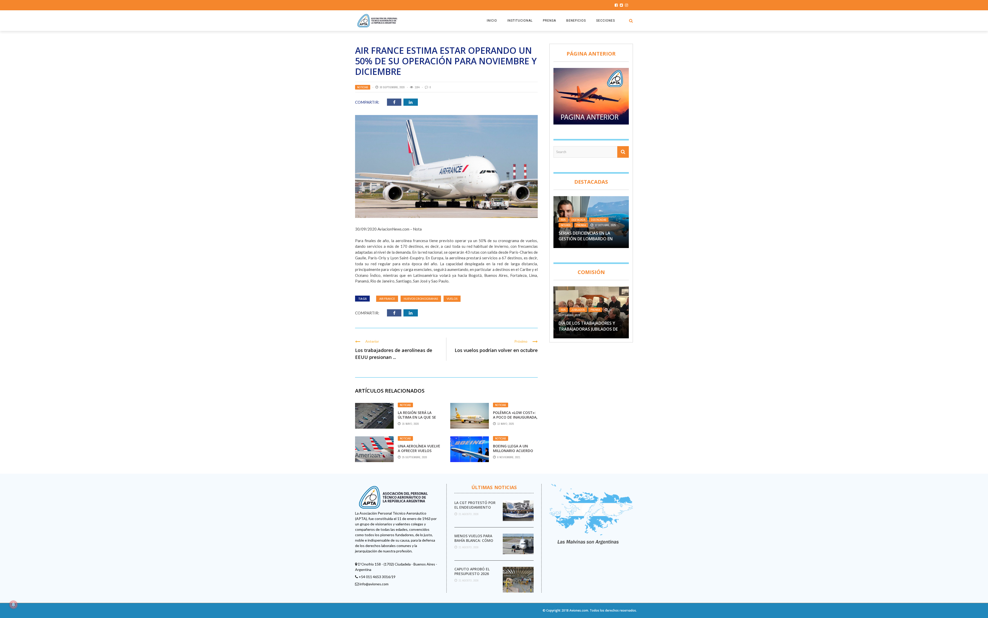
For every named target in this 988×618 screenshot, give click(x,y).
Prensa (581, 225)
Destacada (578, 220)
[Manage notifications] (13, 605)
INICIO (492, 20)
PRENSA (549, 20)
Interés (566, 225)
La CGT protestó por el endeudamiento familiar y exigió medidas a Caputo (475, 509)
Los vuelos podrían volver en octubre (496, 350)
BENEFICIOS (576, 20)
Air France (387, 298)
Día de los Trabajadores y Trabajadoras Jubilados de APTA (588, 329)
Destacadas (598, 220)
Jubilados (578, 310)
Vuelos (452, 298)
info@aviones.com (374, 584)
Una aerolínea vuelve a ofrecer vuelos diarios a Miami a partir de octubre (419, 453)
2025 (563, 220)
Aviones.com (578, 610)
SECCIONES (605, 20)
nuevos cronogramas (421, 298)
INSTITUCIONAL (520, 20)
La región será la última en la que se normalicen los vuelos (417, 419)
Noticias (362, 87)
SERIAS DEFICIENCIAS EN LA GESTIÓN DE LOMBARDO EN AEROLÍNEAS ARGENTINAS (586, 239)
